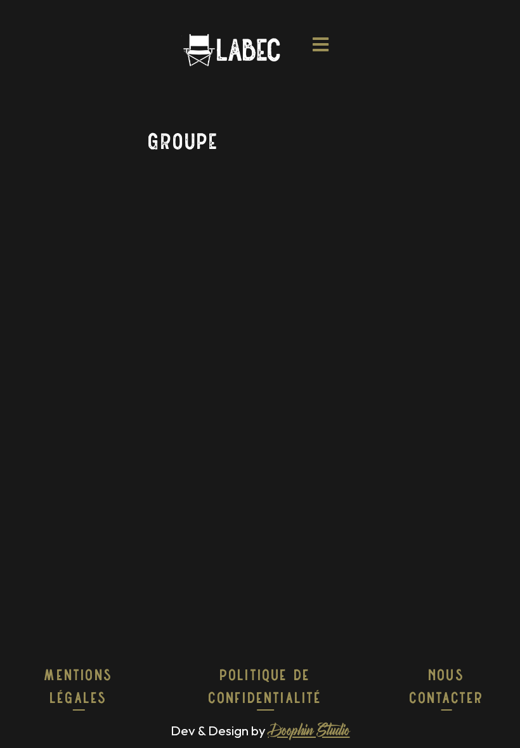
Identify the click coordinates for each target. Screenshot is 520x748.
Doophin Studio (309, 732)
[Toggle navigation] (321, 50)
